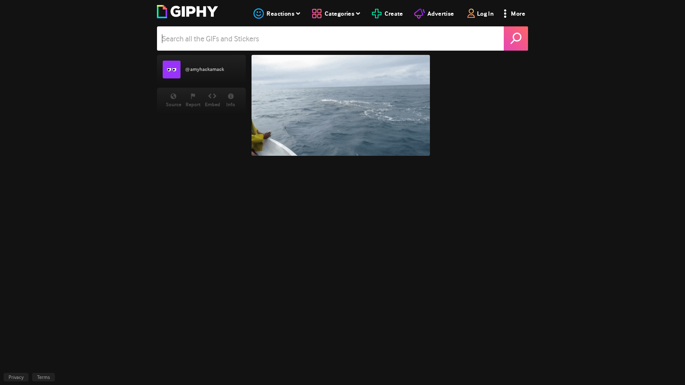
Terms (43, 377)
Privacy (16, 377)
